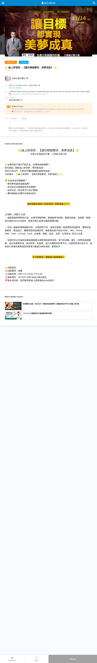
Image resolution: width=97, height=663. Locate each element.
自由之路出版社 (14, 100)
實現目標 (14, 118)
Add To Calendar (15, 88)
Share (88, 9)
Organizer (12, 660)
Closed (73, 659)
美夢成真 (24, 118)
